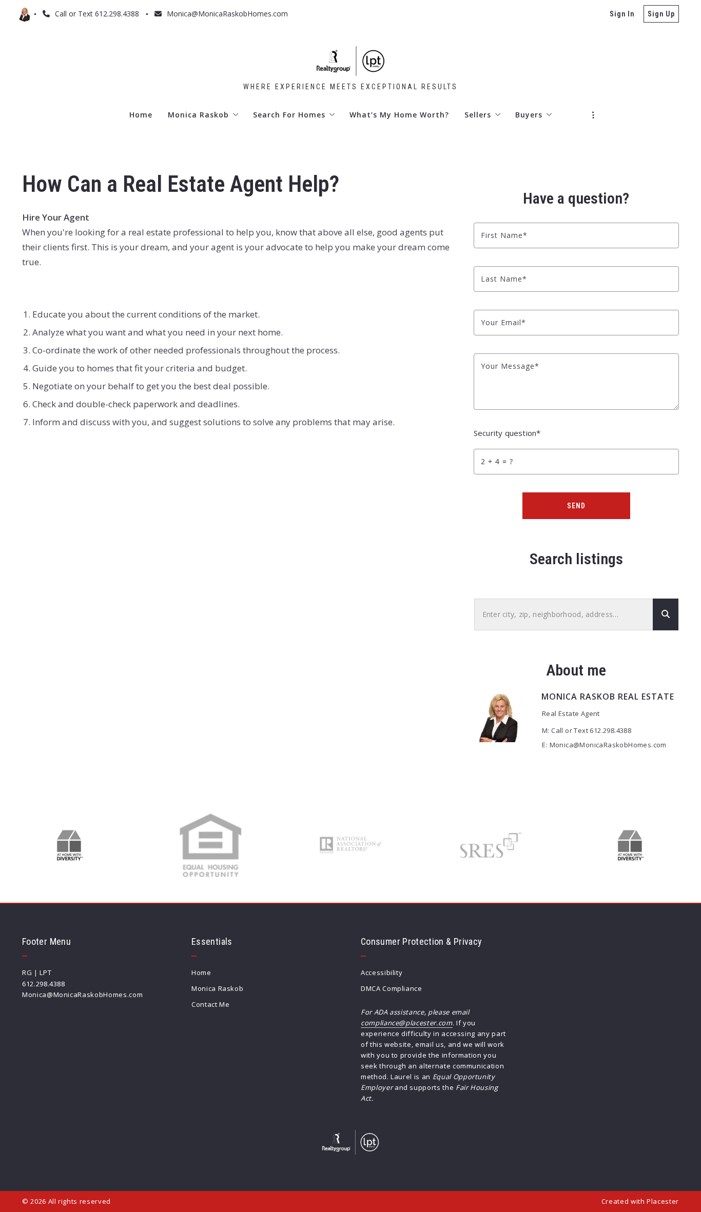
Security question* (507, 433)
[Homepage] (350, 61)
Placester (663, 1201)
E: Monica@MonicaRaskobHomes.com (604, 744)
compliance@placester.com (407, 1022)
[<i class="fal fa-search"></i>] (665, 615)
